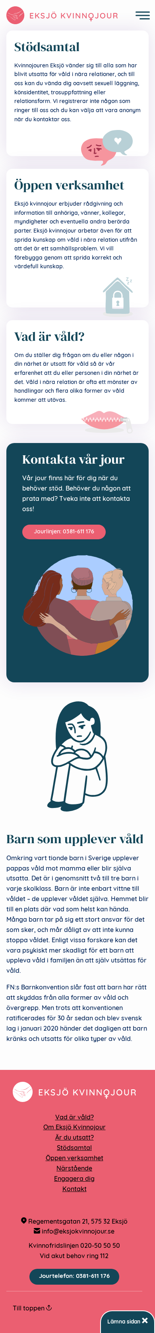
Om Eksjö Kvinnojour (74, 1128)
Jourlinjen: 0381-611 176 (64, 532)
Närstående (74, 1169)
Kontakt (74, 1189)
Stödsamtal (74, 1148)
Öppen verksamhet (74, 1158)
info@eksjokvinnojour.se (77, 1232)
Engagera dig (74, 1179)
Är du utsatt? (74, 1138)
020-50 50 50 (100, 1246)
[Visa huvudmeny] (143, 15)
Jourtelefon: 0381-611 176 (74, 1277)
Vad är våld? (74, 1118)
